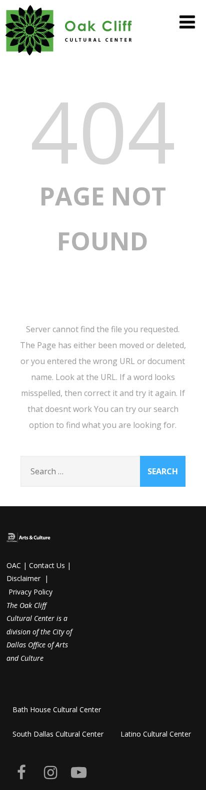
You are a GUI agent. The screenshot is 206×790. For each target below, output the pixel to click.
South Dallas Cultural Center (58, 734)
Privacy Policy (30, 591)
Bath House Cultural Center (56, 709)
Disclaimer (23, 578)
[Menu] (187, 21)
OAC (13, 565)
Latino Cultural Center (155, 734)
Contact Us (47, 565)
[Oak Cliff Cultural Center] (69, 57)
